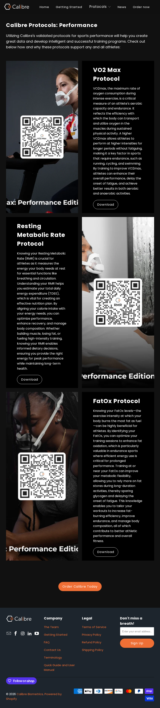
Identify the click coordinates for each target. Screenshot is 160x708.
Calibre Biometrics (30, 694)
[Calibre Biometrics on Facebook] (16, 633)
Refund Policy (91, 642)
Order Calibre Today (80, 586)
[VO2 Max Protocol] (42, 137)
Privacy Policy (91, 635)
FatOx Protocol (116, 401)
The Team (51, 627)
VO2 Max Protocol (107, 74)
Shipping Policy (92, 650)
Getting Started (55, 635)
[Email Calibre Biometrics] (9, 633)
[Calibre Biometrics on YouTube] (37, 633)
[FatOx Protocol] (42, 476)
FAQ (47, 642)
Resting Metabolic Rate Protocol (41, 235)
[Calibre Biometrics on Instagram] (23, 633)
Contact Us (52, 650)
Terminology (53, 657)
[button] (98, 7)
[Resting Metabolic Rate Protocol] (118, 302)
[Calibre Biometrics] (16, 7)
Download (105, 204)
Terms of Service (94, 627)
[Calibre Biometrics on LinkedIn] (30, 633)
